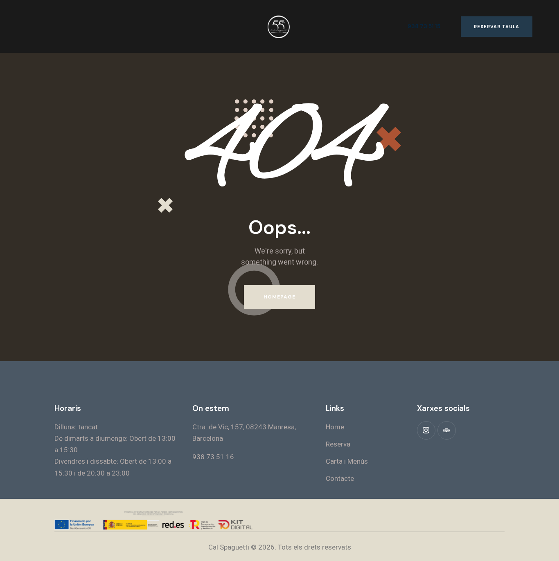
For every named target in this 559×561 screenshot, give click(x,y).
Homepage (280, 297)
